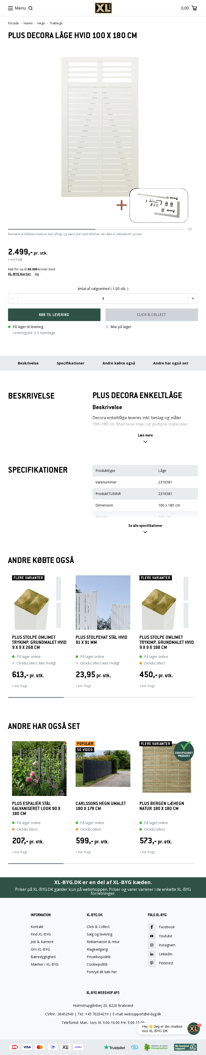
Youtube (165, 936)
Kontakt (37, 926)
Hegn (41, 23)
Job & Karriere (42, 942)
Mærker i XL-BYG (45, 964)
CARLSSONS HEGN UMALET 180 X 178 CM (101, 806)
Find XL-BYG (41, 934)
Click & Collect (98, 926)
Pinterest (166, 963)
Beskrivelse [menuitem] (28, 363)
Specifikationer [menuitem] (70, 363)
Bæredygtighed (43, 957)
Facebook (167, 926)
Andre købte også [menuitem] (118, 363)
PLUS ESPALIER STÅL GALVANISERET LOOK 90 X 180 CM (36, 808)
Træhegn (56, 23)
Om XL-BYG (40, 949)
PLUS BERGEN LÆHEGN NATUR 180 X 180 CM (161, 806)
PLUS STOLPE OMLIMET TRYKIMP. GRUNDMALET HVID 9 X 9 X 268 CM (39, 642)
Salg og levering (99, 934)
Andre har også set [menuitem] (170, 363)
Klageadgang (97, 949)
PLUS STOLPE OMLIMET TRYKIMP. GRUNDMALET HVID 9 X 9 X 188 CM (166, 642)
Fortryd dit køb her (102, 972)
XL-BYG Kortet (19, 274)
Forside (13, 23)
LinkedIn (165, 954)
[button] (13, 298)
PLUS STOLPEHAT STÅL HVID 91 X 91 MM (101, 640)
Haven (28, 23)
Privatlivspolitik (99, 957)
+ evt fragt (15, 259)
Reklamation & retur (103, 942)
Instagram (167, 945)
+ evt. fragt (19, 686)
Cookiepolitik (97, 964)
